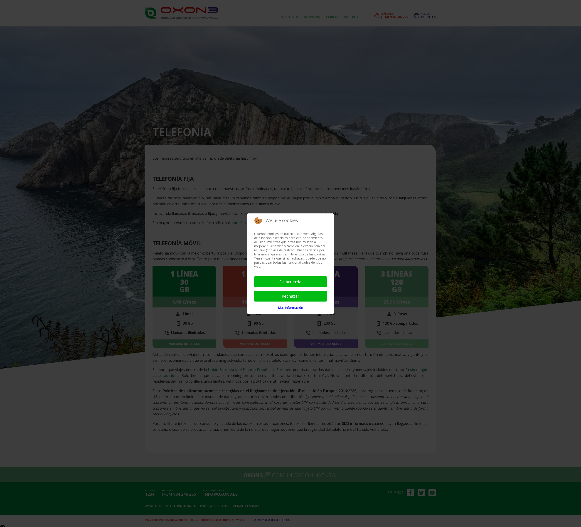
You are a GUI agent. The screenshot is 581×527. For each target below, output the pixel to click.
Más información (290, 307)
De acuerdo (290, 282)
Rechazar (290, 296)
